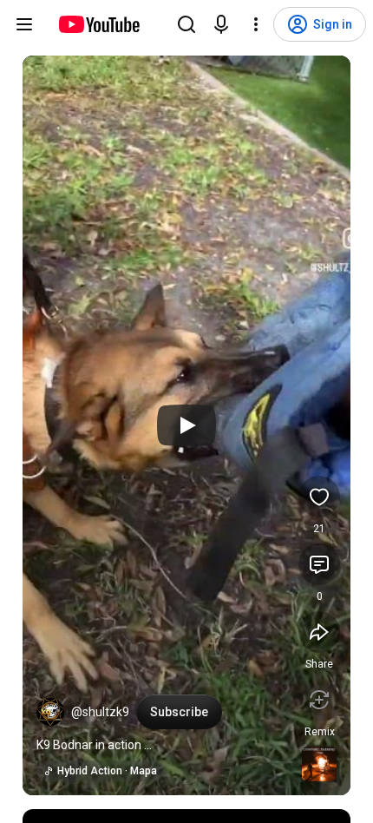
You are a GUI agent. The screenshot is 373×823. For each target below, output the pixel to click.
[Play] (186, 425)
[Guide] (24, 24)
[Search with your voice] (221, 24)
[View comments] (319, 564)
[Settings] (255, 24)
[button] (50, 712)
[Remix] (319, 700)
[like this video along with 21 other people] (319, 496)
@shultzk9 (100, 712)
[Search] (186, 24)
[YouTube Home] (98, 24)
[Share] (319, 632)
